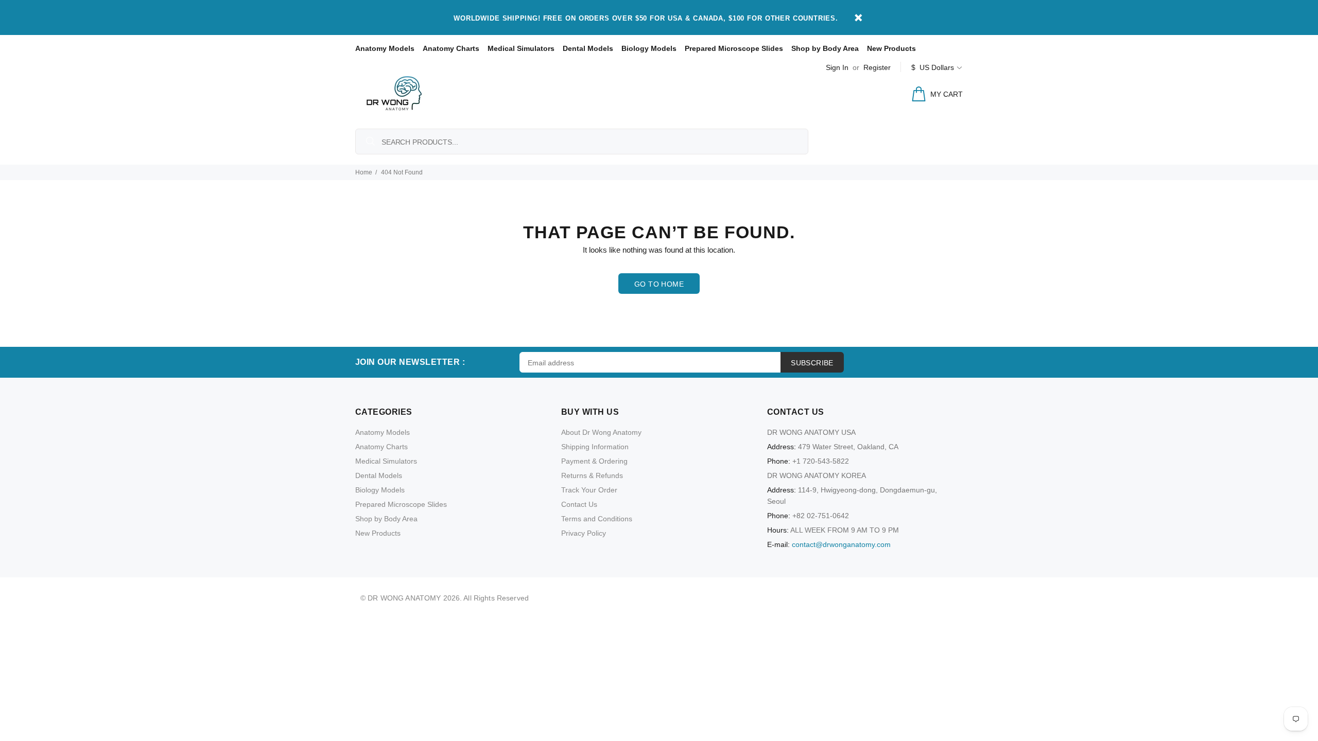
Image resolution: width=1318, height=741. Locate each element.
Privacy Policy (583, 533)
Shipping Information (595, 447)
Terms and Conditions (596, 519)
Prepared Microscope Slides (734, 48)
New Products (891, 48)
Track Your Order (589, 490)
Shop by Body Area (825, 48)
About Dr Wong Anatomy (601, 432)
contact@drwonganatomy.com (841, 544)
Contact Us (579, 504)
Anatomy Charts (451, 48)
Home (363, 172)
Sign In (837, 67)
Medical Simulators (521, 48)
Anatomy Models (384, 48)
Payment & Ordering (594, 461)
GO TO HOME (659, 284)
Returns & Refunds (592, 475)
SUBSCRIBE (812, 363)
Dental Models (588, 48)
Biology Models (649, 48)
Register (877, 67)
